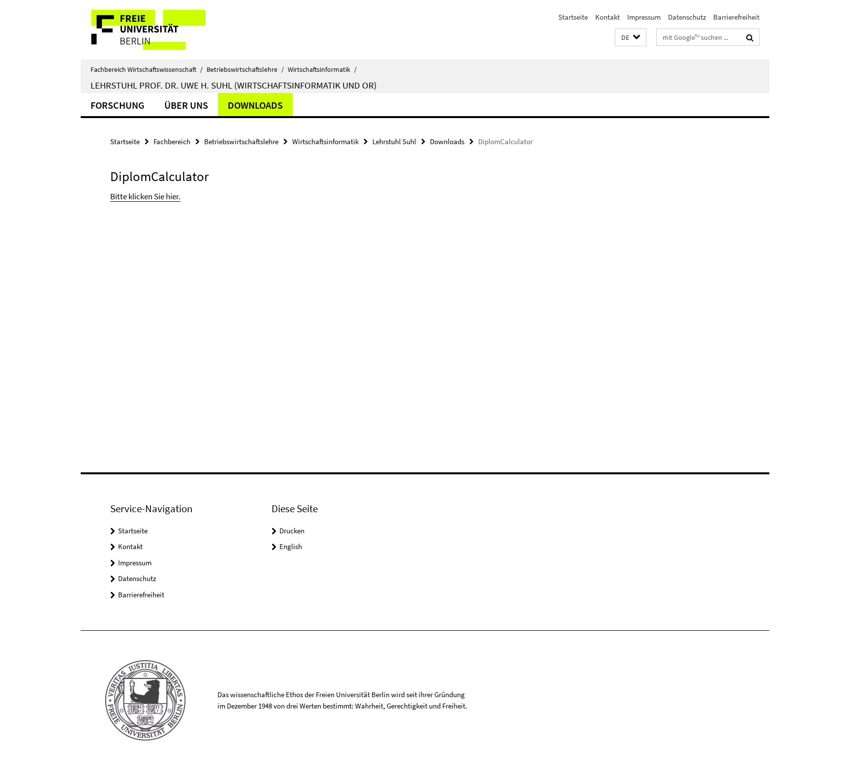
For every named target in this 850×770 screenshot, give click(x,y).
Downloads (255, 105)
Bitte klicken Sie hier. (145, 196)
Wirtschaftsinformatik (322, 69)
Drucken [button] (291, 530)
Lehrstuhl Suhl (394, 141)
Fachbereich (171, 141)
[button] (630, 38)
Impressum (644, 17)
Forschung (118, 105)
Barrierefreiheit (736, 17)
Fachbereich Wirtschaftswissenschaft (147, 69)
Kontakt (607, 17)
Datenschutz (687, 17)
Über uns (186, 105)
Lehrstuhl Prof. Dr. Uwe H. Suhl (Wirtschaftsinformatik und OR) (234, 85)
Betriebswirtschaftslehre (245, 69)
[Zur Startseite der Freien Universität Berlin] (163, 30)
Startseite (573, 17)
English (290, 546)
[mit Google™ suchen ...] (750, 37)
